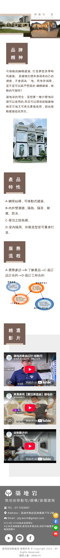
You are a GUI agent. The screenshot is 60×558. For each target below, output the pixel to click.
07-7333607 (22, 507)
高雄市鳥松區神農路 (32, 513)
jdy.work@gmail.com (30, 518)
